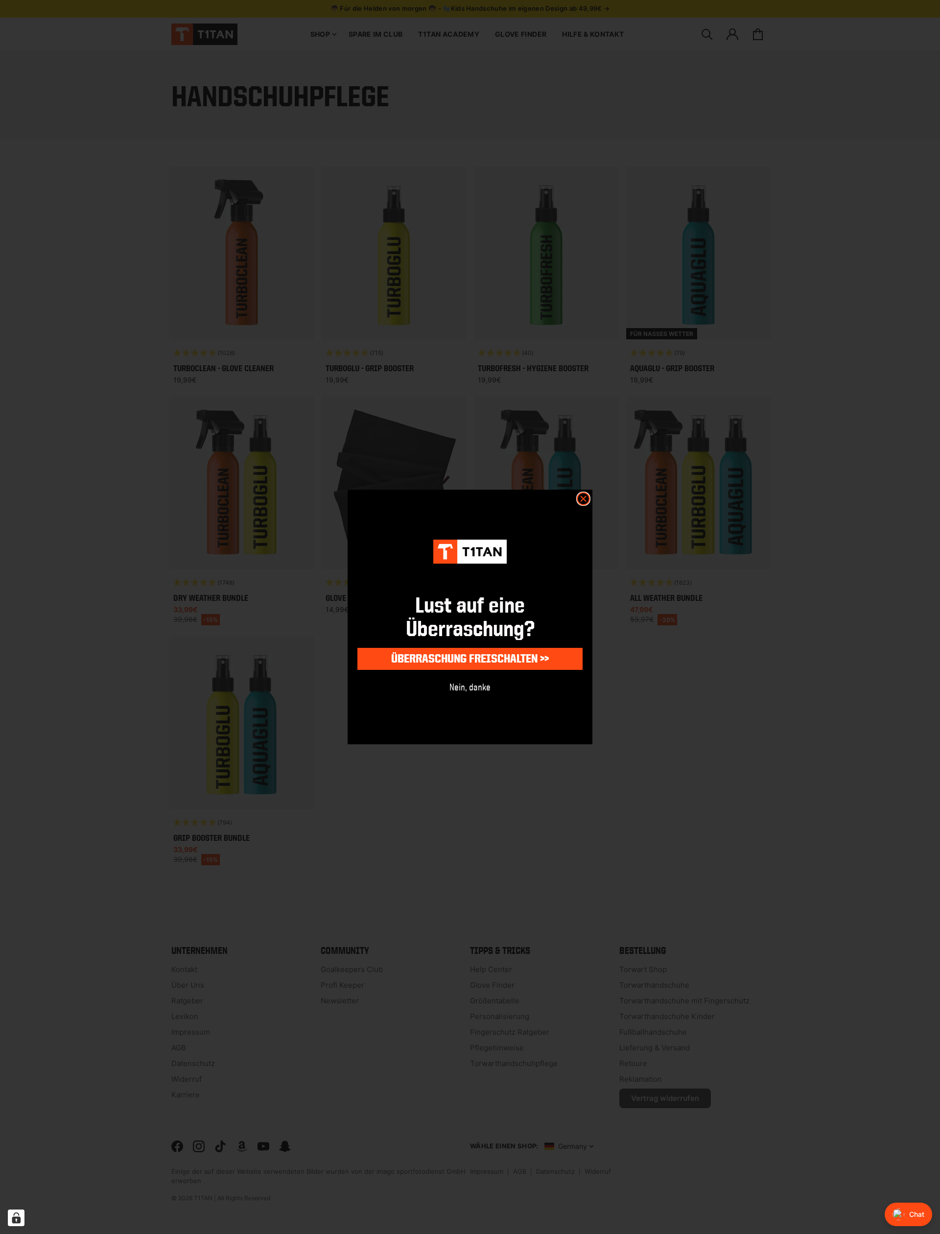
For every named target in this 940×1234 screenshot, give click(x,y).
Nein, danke (470, 686)
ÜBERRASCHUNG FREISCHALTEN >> (470, 658)
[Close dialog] (583, 499)
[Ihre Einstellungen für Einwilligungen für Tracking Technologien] (16, 1218)
